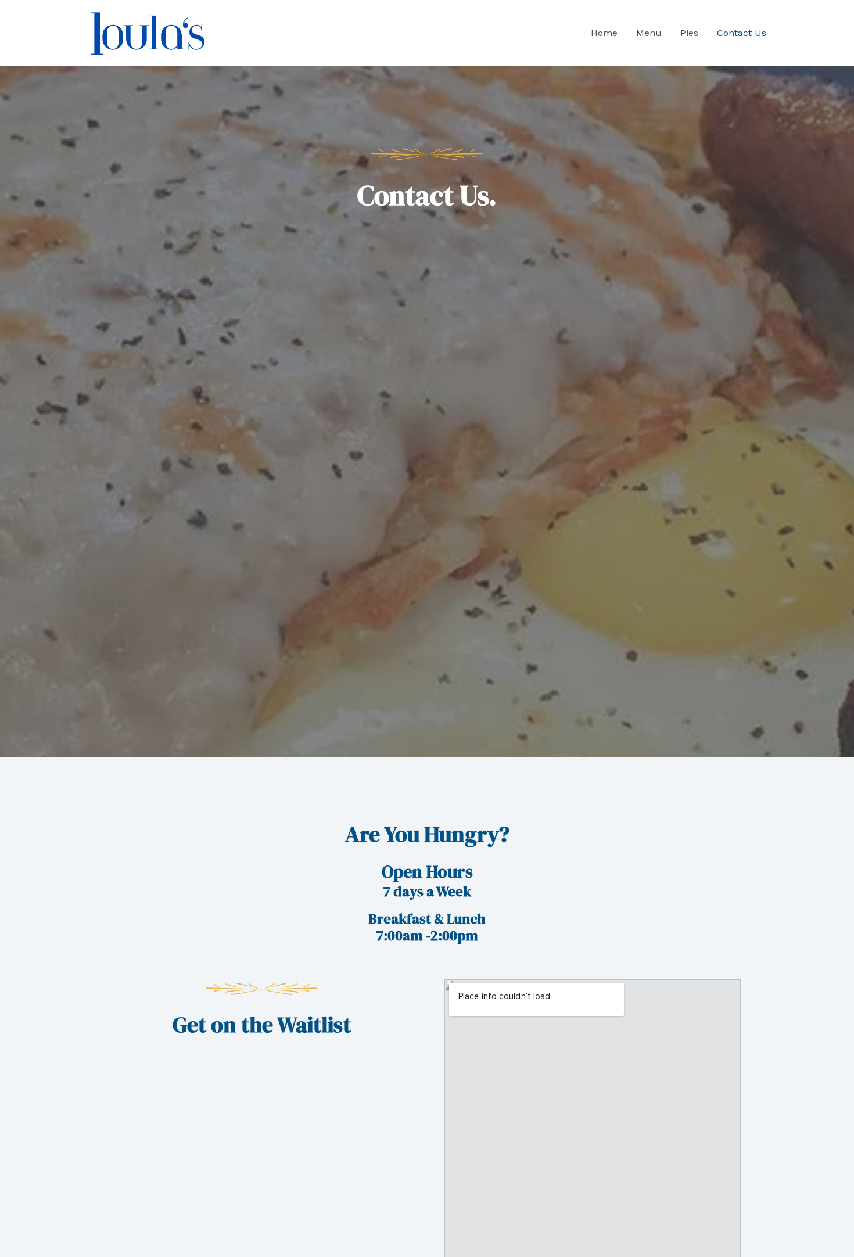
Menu (649, 32)
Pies (689, 32)
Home (604, 32)
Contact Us (741, 32)
